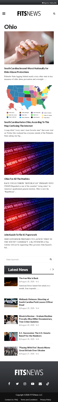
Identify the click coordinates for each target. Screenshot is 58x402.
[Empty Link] (50, 269)
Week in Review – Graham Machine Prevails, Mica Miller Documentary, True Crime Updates (35, 319)
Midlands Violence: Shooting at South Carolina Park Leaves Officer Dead (36, 302)
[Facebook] (11, 384)
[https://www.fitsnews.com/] (29, 372)
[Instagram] (27, 384)
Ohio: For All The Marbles (17, 178)
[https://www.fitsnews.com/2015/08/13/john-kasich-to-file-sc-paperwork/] (29, 214)
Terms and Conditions (29, 400)
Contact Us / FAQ (11, 400)
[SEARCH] (51, 259)
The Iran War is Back (28, 278)
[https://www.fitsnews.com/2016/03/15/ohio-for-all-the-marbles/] (29, 158)
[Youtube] (34, 384)
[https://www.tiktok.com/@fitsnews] (48, 384)
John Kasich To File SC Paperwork (20, 234)
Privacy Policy (45, 400)
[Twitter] (19, 384)
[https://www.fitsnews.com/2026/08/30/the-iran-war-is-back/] (11, 281)
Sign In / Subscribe (50, 3)
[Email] (42, 384)
